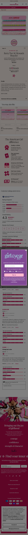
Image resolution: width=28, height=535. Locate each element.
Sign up (14, 275)
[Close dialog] (26, 250)
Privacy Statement (14, 282)
